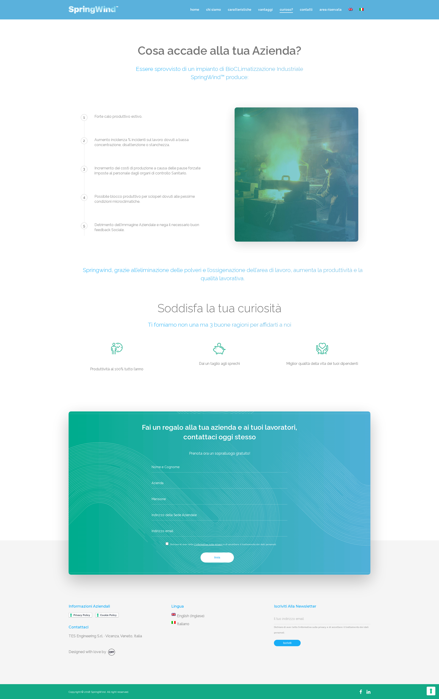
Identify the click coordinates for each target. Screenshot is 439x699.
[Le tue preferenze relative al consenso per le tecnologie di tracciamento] (431, 691)
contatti (306, 9)
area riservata (330, 9)
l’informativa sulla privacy (312, 627)
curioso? (286, 9)
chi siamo (213, 9)
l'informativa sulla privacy (208, 544)
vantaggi (265, 9)
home (194, 9)
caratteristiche (239, 9)
